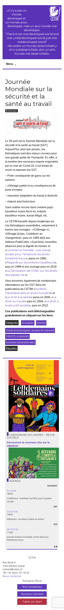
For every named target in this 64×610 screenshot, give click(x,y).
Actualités (28, 322)
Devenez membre (32, 594)
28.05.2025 (12, 529)
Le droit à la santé (19, 297)
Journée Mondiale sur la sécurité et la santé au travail (28, 92)
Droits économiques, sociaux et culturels (30, 330)
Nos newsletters (32, 586)
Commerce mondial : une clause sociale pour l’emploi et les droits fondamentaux (28, 254)
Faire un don (32, 601)
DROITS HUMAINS (17, 336)
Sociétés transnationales (20, 342)
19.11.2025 (11, 491)
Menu (9, 63)
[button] (57, 546)
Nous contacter (12, 576)
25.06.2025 (12, 511)
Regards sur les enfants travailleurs (31, 262)
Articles (41, 322)
